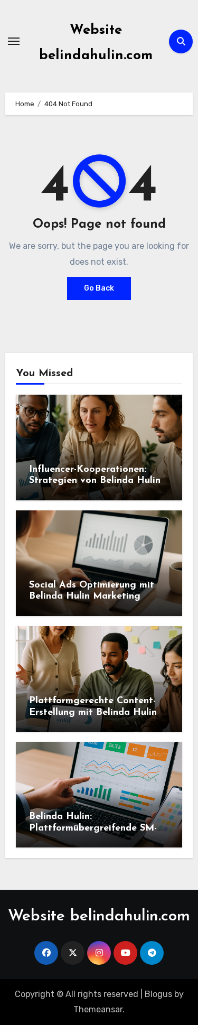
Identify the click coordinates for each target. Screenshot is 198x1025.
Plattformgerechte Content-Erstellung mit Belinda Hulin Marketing (93, 712)
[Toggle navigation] (13, 41)
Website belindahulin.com (99, 916)
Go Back (99, 288)
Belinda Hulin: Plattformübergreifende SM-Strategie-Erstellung (93, 828)
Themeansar (97, 1009)
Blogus (158, 994)
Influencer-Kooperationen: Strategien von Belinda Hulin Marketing (95, 481)
